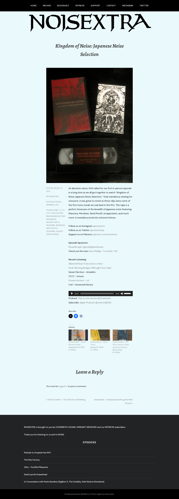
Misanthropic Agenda (80, 247)
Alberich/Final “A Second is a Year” (86, 263)
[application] (101, 293)
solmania (50, 231)
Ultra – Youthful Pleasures (36, 467)
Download (105, 298)
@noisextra (99, 226)
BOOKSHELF (63, 5)
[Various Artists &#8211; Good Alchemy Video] (78, 335)
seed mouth (52, 228)
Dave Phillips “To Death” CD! (103, 251)
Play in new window (88, 298)
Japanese (50, 205)
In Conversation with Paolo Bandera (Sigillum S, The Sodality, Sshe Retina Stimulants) (64, 481)
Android (101, 302)
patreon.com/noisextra (105, 234)
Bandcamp (97, 247)
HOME (33, 5)
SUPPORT (95, 5)
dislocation (57, 213)
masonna (50, 225)
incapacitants (52, 222)
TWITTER (143, 5)
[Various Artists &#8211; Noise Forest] (100, 335)
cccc (48, 213)
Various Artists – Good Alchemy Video (77, 343)
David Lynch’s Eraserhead (35, 474)
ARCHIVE (47, 5)
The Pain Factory (32, 460)
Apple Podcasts (88, 302)
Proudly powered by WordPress (77, 494)
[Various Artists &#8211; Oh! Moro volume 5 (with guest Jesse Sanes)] (122, 335)
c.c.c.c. (62, 210)
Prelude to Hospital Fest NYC (37, 452)
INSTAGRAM (127, 5)
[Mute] (122, 293)
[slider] (127, 293)
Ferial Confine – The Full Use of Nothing (66, 399)
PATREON (79, 5)
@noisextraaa (97, 230)
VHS (56, 205)
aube (56, 210)
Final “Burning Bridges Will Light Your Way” (90, 267)
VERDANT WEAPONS (87, 427)
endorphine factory (55, 216)
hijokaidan (51, 219)
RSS (109, 302)
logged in (62, 386)
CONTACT (111, 5)
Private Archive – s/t (79, 280)
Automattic (109, 494)
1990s (58, 202)
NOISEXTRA (54, 196)
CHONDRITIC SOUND (65, 427)
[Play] (72, 293)
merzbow (60, 225)
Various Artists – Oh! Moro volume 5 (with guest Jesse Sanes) (121, 344)
